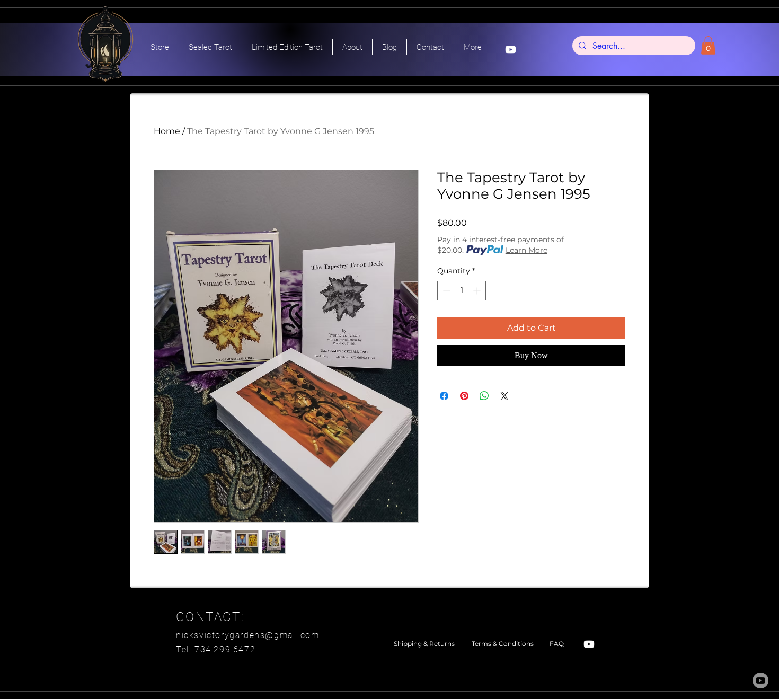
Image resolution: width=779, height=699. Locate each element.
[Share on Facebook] (444, 396)
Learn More (526, 250)
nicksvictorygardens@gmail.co (243, 635)
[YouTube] (760, 680)
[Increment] (477, 290)
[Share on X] (504, 396)
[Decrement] (445, 290)
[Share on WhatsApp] (484, 396)
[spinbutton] (461, 290)
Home (167, 131)
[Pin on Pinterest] (464, 396)
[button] (708, 45)
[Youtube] (510, 49)
